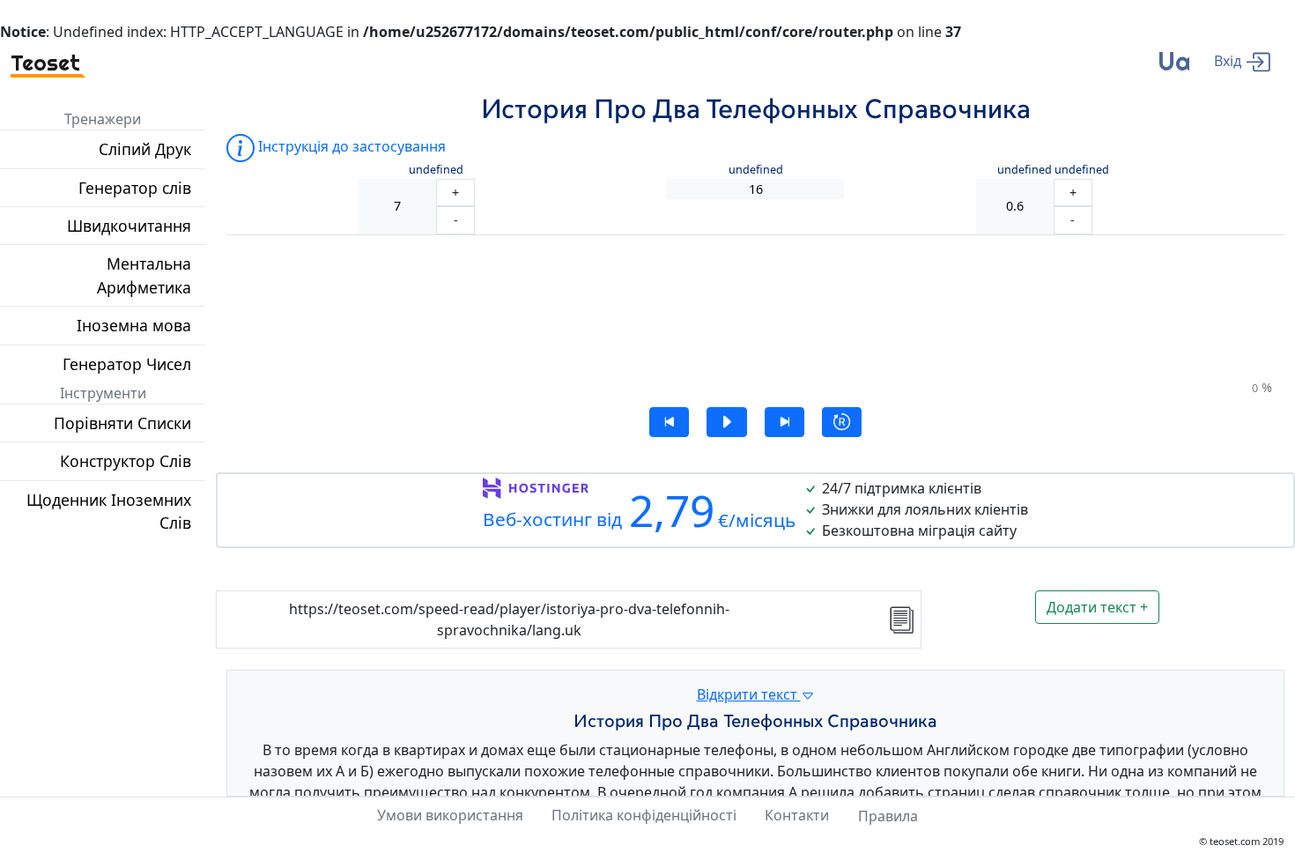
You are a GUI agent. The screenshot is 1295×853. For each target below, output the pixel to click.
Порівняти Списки (122, 423)
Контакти (797, 815)
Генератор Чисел (127, 364)
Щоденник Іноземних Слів (108, 511)
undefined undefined (1053, 169)
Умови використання (450, 815)
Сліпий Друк (145, 148)
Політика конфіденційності (643, 815)
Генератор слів (134, 187)
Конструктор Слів (125, 460)
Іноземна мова (134, 325)
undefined (436, 169)
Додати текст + (1097, 607)
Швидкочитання (129, 225)
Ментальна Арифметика (144, 275)
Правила (888, 816)
